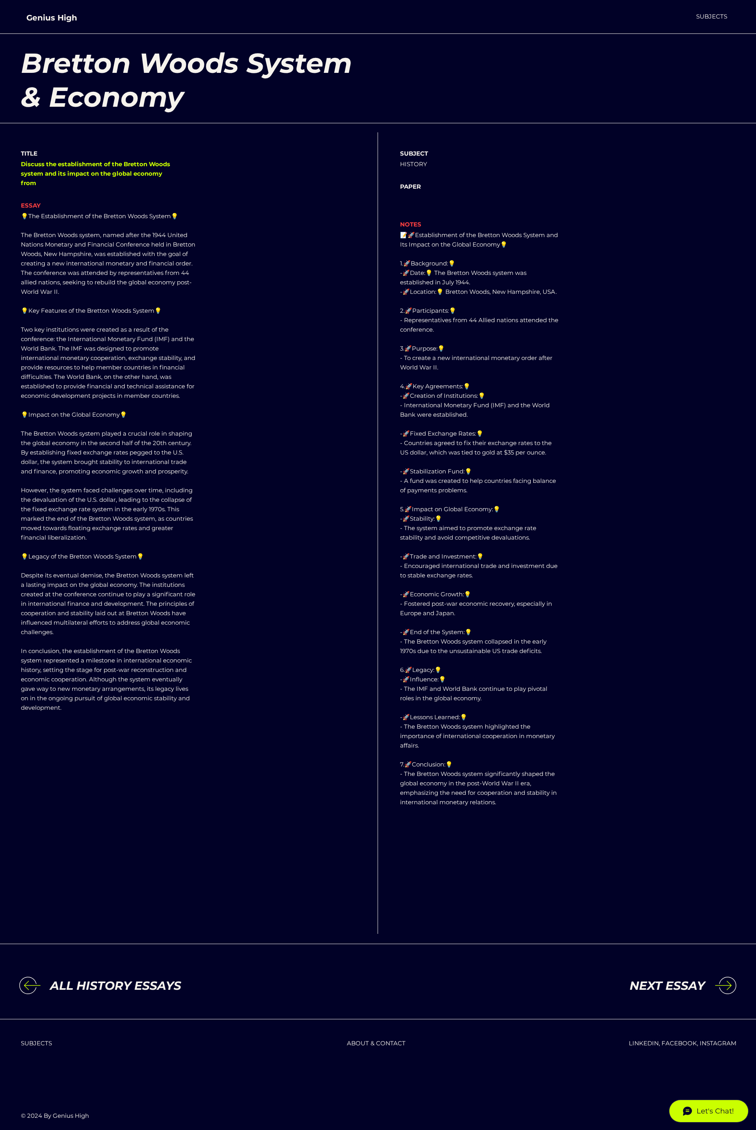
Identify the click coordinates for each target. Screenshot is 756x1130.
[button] (711, 16)
